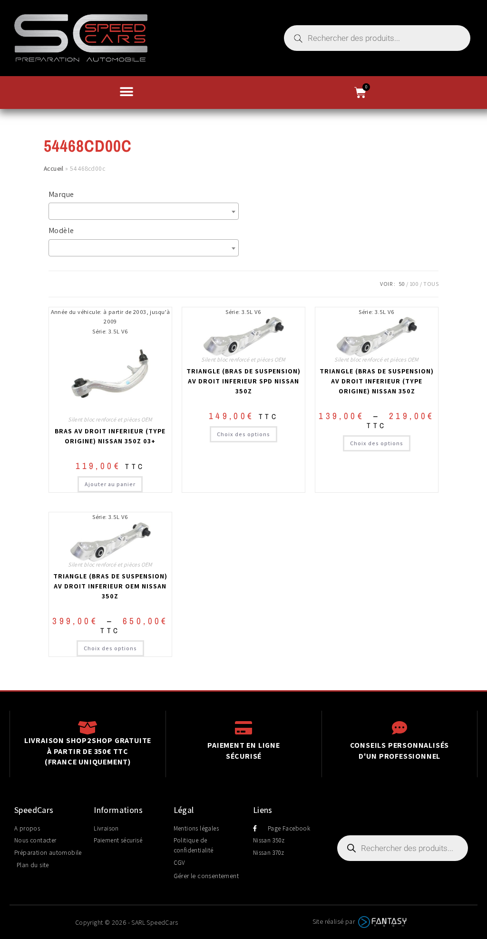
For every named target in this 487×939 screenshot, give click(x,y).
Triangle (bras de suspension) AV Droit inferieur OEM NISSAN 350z (110, 586)
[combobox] (144, 211)
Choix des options (243, 434)
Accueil (54, 168)
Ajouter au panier (110, 484)
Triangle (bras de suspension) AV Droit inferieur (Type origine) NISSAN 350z (377, 381)
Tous (430, 283)
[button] (127, 91)
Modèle (61, 230)
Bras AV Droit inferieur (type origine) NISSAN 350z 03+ (110, 436)
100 (414, 283)
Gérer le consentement (206, 875)
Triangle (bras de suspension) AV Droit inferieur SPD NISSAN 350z (243, 381)
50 (402, 283)
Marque (61, 194)
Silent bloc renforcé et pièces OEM (110, 419)
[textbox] (146, 211)
